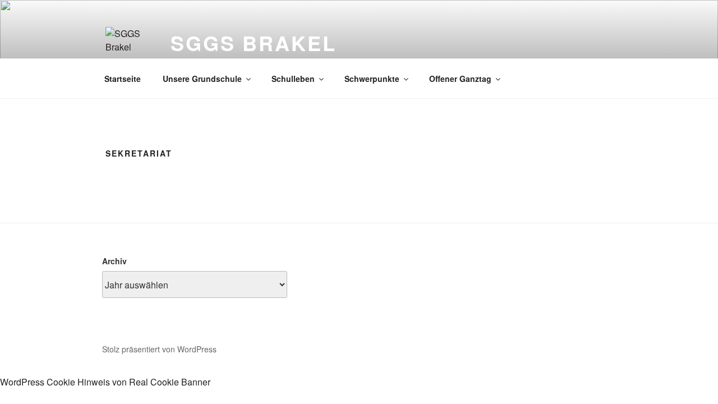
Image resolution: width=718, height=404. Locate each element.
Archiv (114, 261)
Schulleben (293, 78)
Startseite (122, 78)
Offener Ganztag (460, 78)
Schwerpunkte (371, 78)
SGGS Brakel (254, 42)
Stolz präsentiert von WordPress (159, 349)
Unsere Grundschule (202, 78)
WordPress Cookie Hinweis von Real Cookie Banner (105, 381)
